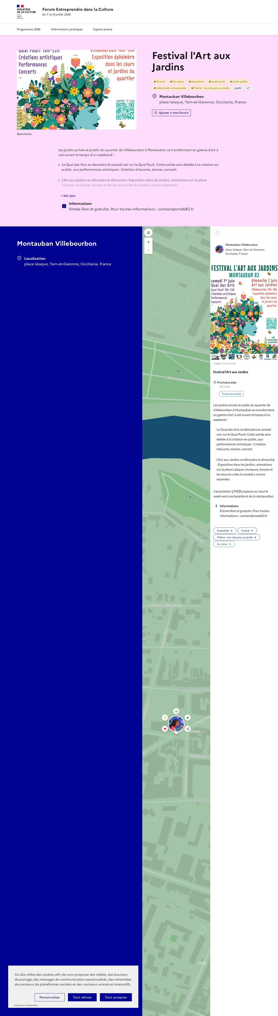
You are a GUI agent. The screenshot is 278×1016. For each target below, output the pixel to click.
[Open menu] (148, 232)
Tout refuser (82, 997)
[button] (217, 232)
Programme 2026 (28, 29)
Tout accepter (116, 997)
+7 (248, 88)
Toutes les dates (231, 393)
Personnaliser (49, 997)
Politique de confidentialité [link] (25, 1005)
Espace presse (102, 29)
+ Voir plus (68, 196)
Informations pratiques (67, 29)
